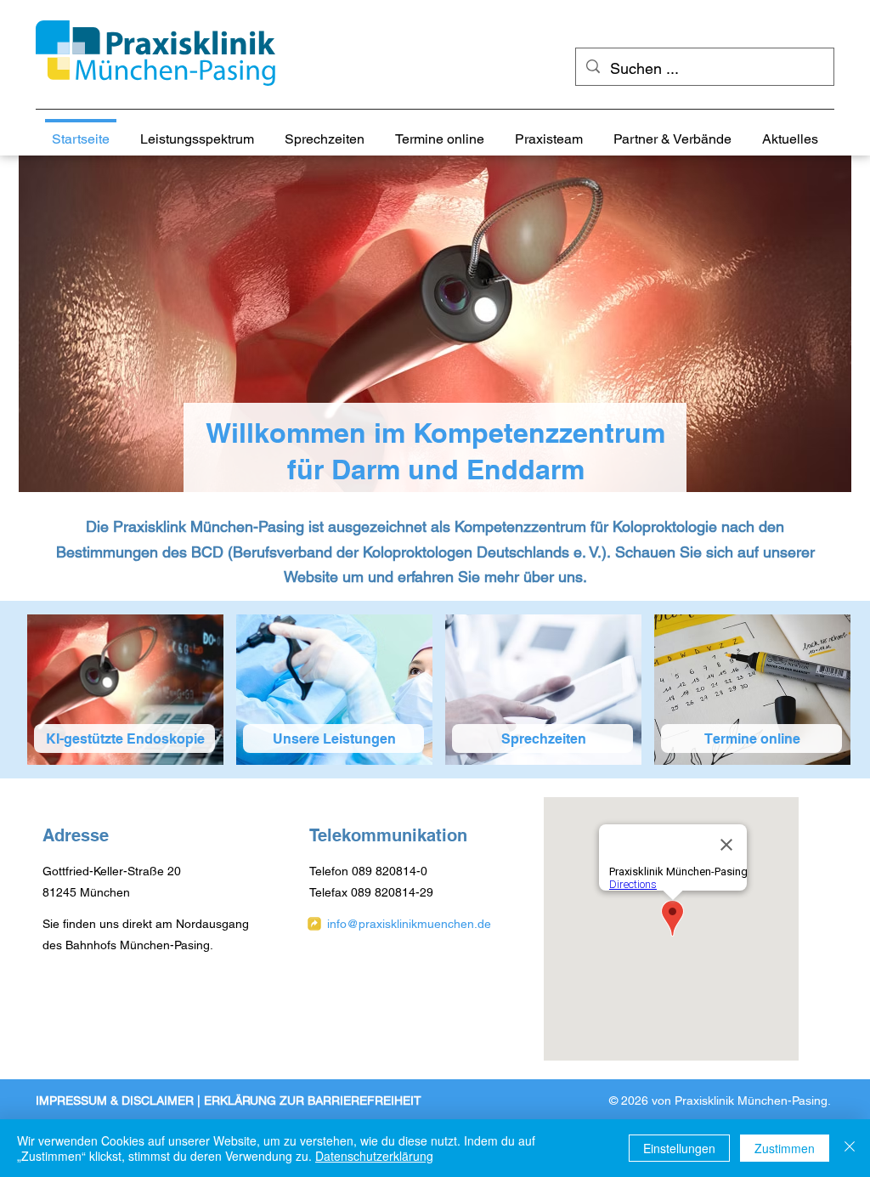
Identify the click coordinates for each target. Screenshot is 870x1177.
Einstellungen (679, 1148)
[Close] (849, 1148)
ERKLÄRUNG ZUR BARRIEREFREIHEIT (312, 1100)
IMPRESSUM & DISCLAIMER (115, 1100)
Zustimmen (784, 1148)
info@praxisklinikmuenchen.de (409, 924)
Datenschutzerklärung (374, 1155)
